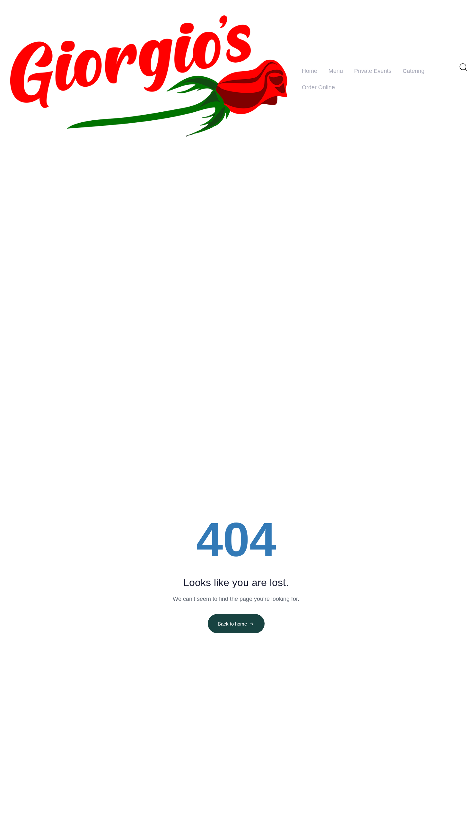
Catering (413, 71)
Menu (335, 71)
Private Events (372, 71)
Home (309, 71)
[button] (463, 67)
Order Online (318, 87)
